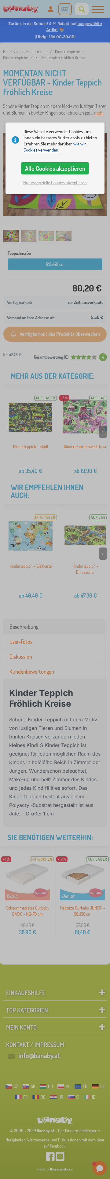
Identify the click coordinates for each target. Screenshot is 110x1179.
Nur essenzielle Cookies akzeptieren (55, 182)
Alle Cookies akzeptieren (55, 168)
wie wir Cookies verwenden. (55, 147)
